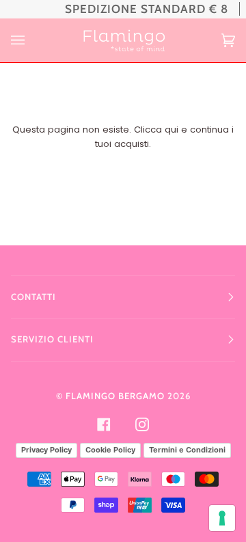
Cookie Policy (110, 450)
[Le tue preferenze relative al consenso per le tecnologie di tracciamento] (222, 518)
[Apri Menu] (31, 40)
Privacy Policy (46, 450)
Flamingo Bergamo (115, 395)
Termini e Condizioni (187, 450)
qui (171, 129)
